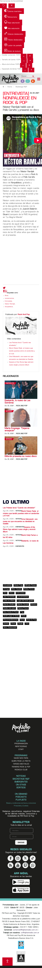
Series (6, 623)
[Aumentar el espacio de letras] (31, 70)
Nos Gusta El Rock (11, 612)
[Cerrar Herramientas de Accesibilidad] (11, 5)
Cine (5, 593)
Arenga (6, 589)
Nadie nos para (9, 608)
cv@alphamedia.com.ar (30, 933)
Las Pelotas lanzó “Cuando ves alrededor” (19, 508)
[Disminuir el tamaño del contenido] (24, 56)
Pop (22, 612)
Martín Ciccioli (22, 604)
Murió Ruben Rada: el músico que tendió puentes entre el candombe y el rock (22, 351)
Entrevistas (8, 301)
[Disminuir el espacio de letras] (25, 70)
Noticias (9, 411)
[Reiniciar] (3, 5)
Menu (38, 79)
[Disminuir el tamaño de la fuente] (24, 60)
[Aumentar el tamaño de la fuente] (30, 60)
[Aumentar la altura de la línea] (29, 65)
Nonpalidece (9, 306)
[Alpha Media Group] (21, 957)
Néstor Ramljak (10, 304)
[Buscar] (33, 75)
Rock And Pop (24, 314)
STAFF (21, 749)
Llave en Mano (9, 601)
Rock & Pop (31, 620)
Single (20, 623)
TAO (27, 623)
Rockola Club (21, 770)
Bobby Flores (29, 589)
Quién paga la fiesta (11, 616)
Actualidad (8, 585)
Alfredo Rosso (30, 585)
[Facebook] (4, 292)
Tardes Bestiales (21, 764)
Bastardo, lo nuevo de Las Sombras (17, 402)
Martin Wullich (9, 604)
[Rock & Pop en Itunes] (21, 890)
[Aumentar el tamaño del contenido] (30, 56)
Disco (11, 593)
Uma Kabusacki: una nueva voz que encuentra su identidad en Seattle (20, 521)
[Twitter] (4, 288)
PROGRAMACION (21, 744)
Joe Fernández (9, 597)
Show (6, 295)
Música (34, 604)
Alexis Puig (18, 585)
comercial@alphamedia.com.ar (25, 930)
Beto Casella (16, 589)
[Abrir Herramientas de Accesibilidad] (7, 961)
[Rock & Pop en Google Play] (21, 882)
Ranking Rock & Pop (21, 767)
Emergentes (10, 383)
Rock (22, 620)
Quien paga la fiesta (21, 761)
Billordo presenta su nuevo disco (21, 456)
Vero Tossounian (10, 627)
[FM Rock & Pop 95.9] (9, 79)
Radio (23, 616)
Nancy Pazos (23, 608)
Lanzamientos (9, 298)
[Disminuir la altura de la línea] (23, 65)
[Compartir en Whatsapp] (6, 291)
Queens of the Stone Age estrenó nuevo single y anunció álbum (19, 529)
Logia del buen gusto (25, 601)
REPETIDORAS (21, 746)
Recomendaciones (11, 620)
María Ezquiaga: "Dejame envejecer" (17, 429)
